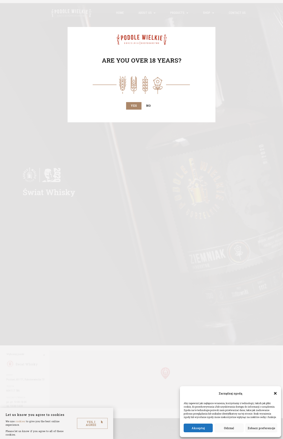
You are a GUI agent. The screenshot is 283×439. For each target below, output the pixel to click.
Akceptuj (198, 428)
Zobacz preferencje (261, 428)
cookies (20, 421)
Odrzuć (229, 428)
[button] (275, 393)
